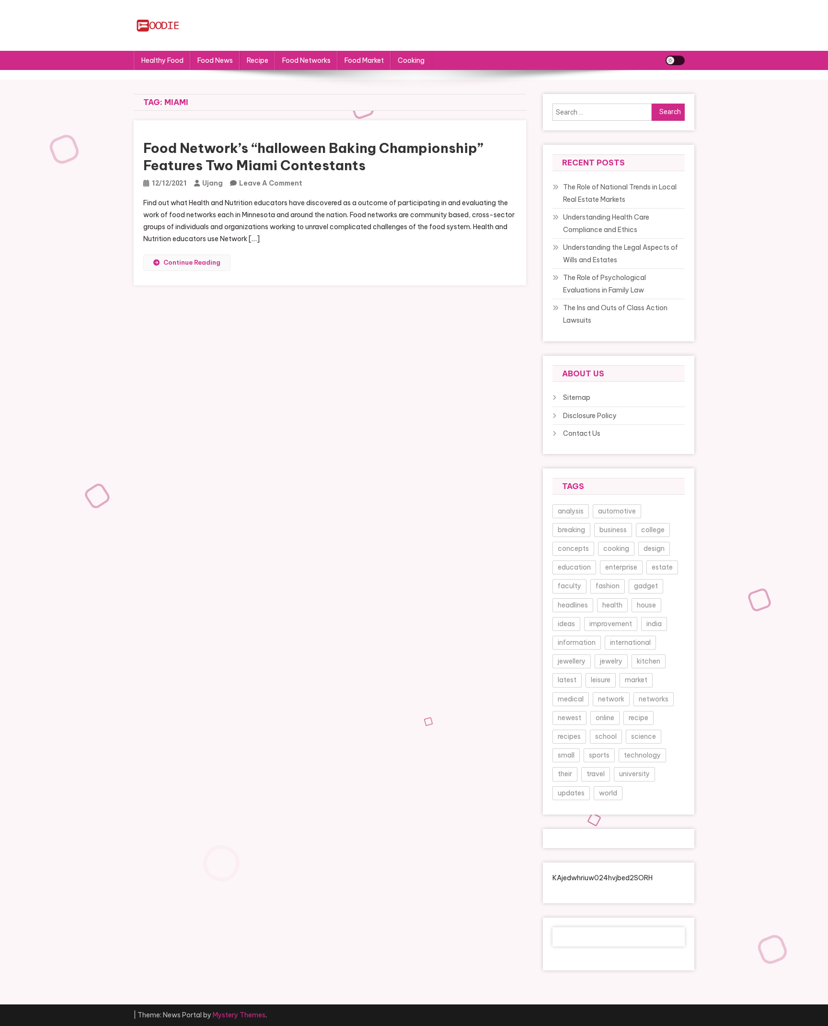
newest (569, 717)
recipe (638, 717)
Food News (215, 60)
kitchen (648, 661)
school (606, 736)
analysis (571, 511)
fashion (608, 586)
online (605, 717)
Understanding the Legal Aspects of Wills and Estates (620, 253)
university (634, 774)
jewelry (611, 661)
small (566, 755)
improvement (610, 623)
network (611, 699)
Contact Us (581, 433)
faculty (569, 586)
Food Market (364, 60)
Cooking (411, 60)
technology (642, 755)
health (612, 605)
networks (653, 699)
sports (599, 755)
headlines (573, 605)
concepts (573, 548)
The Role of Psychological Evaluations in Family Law (604, 283)
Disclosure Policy (590, 415)
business (613, 529)
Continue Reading (191, 262)
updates (571, 793)
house (646, 605)
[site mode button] (675, 60)
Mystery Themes (239, 1015)
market (636, 680)
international (630, 642)
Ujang (212, 183)
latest (567, 680)
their (565, 774)
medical (571, 699)
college (653, 529)
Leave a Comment (270, 183)
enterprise (621, 567)
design (654, 548)
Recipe (257, 60)
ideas (566, 623)
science (643, 736)
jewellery (572, 661)
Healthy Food (162, 60)
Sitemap (576, 397)
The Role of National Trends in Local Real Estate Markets (620, 193)
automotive (617, 511)
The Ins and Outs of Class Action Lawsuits (615, 314)
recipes (569, 736)
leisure (600, 680)
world (608, 793)
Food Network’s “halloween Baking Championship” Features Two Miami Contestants (313, 157)
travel (595, 774)
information (577, 642)
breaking (571, 529)
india (654, 623)
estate (662, 567)
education (574, 567)
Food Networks (306, 60)
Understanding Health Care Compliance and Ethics (606, 223)
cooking (616, 548)
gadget (646, 586)
